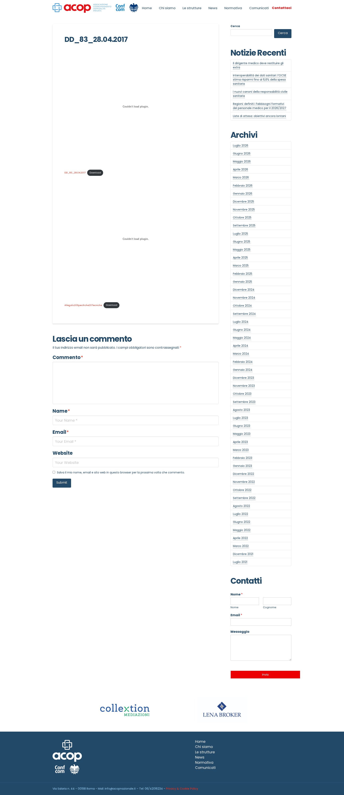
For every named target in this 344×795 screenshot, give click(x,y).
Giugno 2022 (241, 522)
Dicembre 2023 (243, 378)
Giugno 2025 (241, 242)
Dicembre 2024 (243, 290)
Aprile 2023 (240, 442)
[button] (281, 8)
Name (61, 411)
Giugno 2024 (242, 330)
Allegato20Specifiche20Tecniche (83, 305)
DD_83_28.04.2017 (75, 172)
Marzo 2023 (241, 450)
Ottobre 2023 (242, 394)
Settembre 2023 (244, 402)
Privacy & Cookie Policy (182, 789)
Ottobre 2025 (242, 217)
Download (95, 172)
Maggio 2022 (241, 530)
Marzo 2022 (241, 546)
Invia (265, 675)
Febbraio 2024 (243, 362)
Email (61, 432)
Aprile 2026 (240, 169)
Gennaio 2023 (242, 466)
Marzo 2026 (241, 177)
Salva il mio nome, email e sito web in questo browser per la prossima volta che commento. (121, 472)
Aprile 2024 (240, 346)
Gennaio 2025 (242, 282)
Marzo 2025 (241, 266)
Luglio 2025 (240, 234)
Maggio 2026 (242, 161)
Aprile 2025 (240, 258)
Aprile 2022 (240, 538)
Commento (68, 357)
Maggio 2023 (241, 434)
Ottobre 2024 (242, 306)
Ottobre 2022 (242, 490)
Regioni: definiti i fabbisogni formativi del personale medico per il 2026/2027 (259, 106)
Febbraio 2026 (242, 186)
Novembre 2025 (244, 210)
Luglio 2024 (240, 322)
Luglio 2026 (240, 146)
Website (63, 453)
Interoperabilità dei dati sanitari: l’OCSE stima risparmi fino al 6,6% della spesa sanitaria (259, 79)
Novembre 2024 (244, 298)
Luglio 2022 (240, 514)
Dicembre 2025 (243, 202)
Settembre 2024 (244, 314)
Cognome (269, 607)
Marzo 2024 (241, 354)
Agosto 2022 (241, 506)
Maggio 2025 (241, 250)
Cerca (235, 26)
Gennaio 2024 (242, 370)
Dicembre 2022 (243, 474)
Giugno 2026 (241, 153)
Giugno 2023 (241, 426)
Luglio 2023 (240, 418)
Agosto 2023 (241, 410)
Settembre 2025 (244, 225)
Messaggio (240, 632)
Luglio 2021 (240, 562)
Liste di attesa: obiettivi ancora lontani (259, 116)
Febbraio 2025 (242, 274)
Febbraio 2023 (242, 458)
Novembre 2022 (244, 482)
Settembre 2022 (244, 498)
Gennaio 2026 (242, 194)
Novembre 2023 (244, 386)
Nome (237, 594)
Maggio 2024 (242, 338)
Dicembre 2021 (243, 554)
